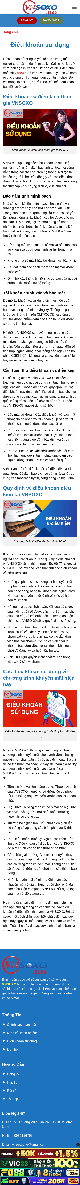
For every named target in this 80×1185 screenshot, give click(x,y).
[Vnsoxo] (40, 7)
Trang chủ (10, 32)
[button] (74, 7)
